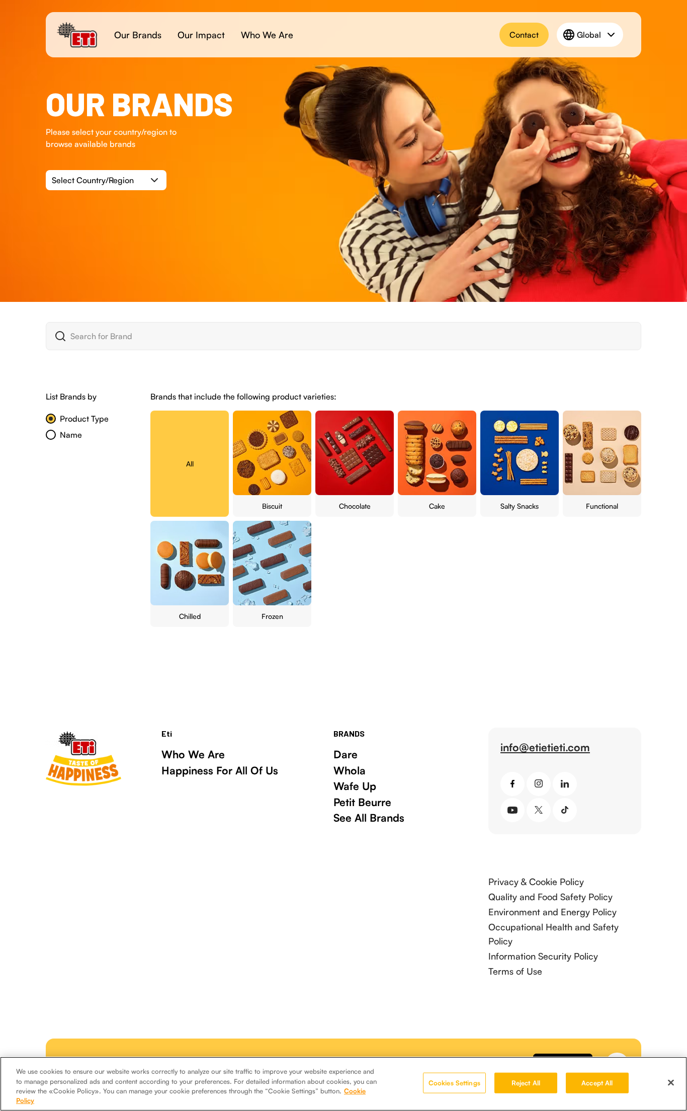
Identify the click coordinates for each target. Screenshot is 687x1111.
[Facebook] (512, 784)
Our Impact (201, 34)
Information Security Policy (543, 956)
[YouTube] (512, 810)
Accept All (597, 1083)
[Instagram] (539, 784)
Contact (524, 35)
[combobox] (106, 180)
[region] (343, 1084)
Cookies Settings (454, 1083)
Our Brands (137, 34)
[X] (539, 810)
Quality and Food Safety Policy (550, 896)
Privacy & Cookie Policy (536, 881)
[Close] (671, 1082)
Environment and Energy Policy (552, 911)
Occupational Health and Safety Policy (553, 933)
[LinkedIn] (565, 784)
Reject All (525, 1083)
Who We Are (267, 34)
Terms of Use (515, 971)
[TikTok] (565, 810)
